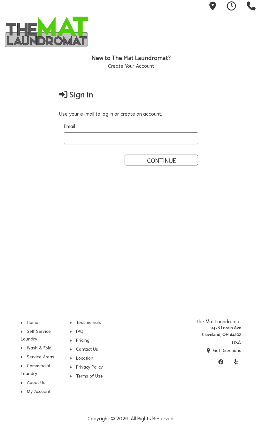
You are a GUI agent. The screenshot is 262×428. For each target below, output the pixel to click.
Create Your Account (131, 65)
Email (69, 125)
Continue (161, 160)
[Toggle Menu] (250, 31)
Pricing (82, 340)
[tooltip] (212, 6)
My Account (38, 391)
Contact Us (87, 349)
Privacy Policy (89, 367)
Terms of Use (89, 375)
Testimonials (88, 322)
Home (32, 322)
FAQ (79, 331)
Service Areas (40, 356)
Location (84, 358)
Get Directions (226, 350)
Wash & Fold (39, 347)
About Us (36, 382)
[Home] (49, 32)
